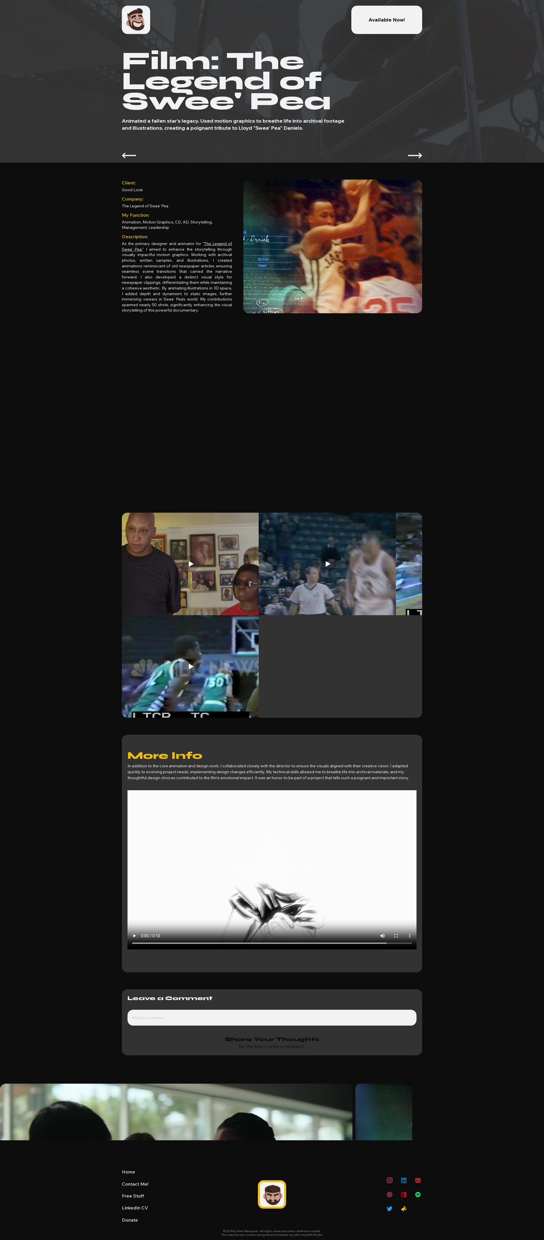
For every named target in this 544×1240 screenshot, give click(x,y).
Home (128, 1192)
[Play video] (272, 888)
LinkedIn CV (135, 1228)
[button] (404, 1214)
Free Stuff (133, 1216)
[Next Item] (533, 1131)
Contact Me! (135, 1204)
